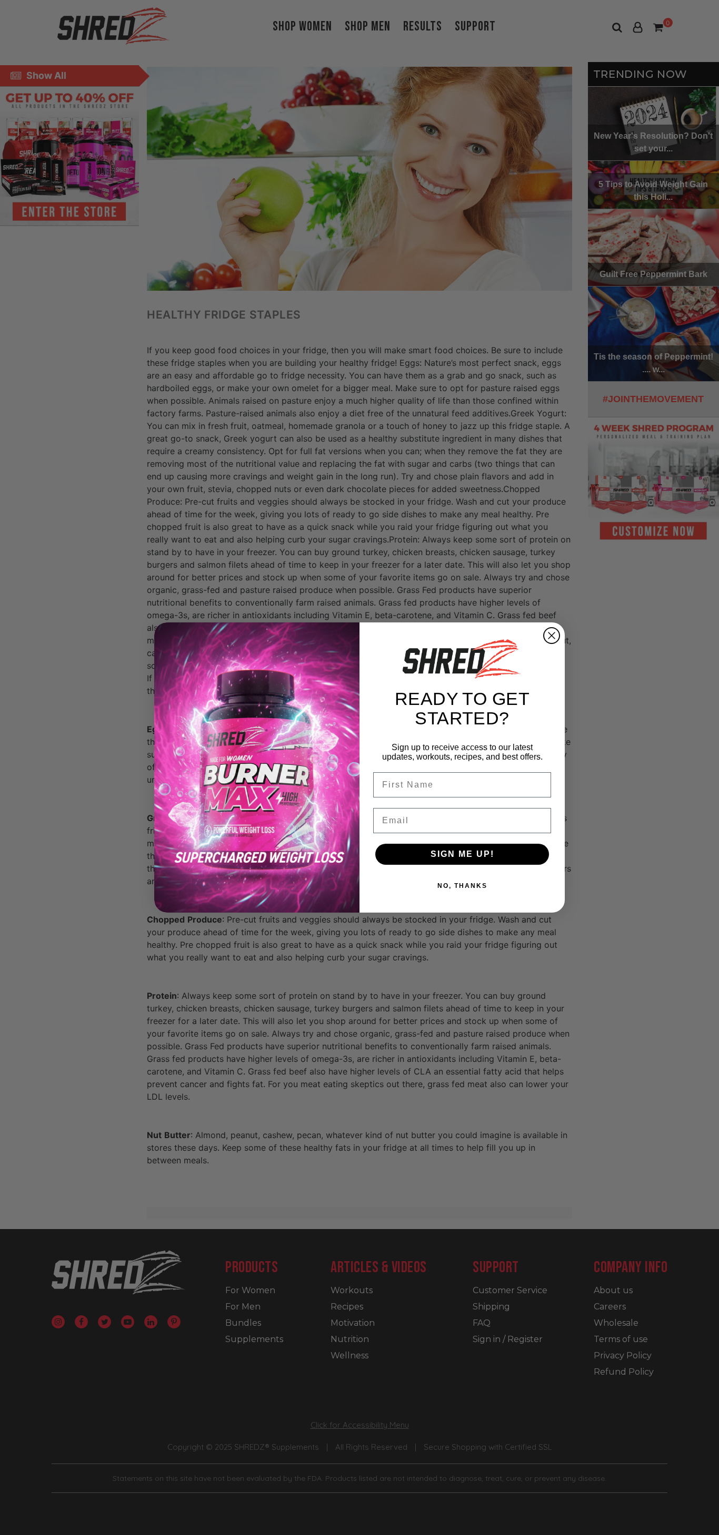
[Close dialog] (552, 635)
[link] (462, 659)
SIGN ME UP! (462, 854)
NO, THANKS (462, 885)
